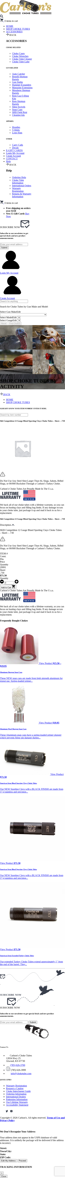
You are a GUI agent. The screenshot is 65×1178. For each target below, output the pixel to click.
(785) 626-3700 (17, 1065)
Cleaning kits (18, 115)
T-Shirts (16, 130)
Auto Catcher (18, 74)
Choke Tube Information (18, 181)
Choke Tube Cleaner (22, 59)
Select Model (8, 317)
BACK (6, 394)
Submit (4, 247)
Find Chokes (14, 323)
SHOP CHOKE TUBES (18, 29)
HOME (9, 399)
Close (3, 1176)
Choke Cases (18, 53)
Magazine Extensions (22, 87)
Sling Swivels (18, 106)
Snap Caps (17, 109)
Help (8, 161)
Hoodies (16, 127)
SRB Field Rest (19, 112)
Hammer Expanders (21, 85)
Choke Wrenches (20, 56)
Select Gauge (8, 320)
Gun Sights (17, 82)
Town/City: (6, 1151)
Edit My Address (8, 1161)
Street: (3, 1148)
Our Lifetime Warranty (17, 1102)
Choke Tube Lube (20, 61)
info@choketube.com (21, 1073)
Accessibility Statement (17, 1105)
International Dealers (16, 1096)
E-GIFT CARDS (14, 150)
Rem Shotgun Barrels (18, 102)
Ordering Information (16, 1094)
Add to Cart (6, 587)
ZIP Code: (5, 1157)
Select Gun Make (10, 312)
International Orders (21, 185)
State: (3, 1154)
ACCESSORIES (14, 31)
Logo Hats (17, 132)
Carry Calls (17, 145)
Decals (15, 147)
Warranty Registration (18, 189)
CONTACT (12, 158)
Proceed (22, 1161)
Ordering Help (19, 177)
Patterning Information (17, 1099)
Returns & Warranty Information (21, 195)
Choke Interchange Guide (18, 1091)
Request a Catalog (14, 1088)
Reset (3, 323)
